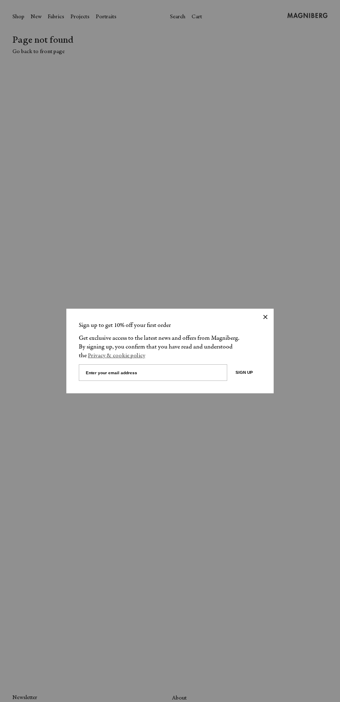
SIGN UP (244, 372)
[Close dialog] (265, 317)
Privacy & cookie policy (116, 356)
